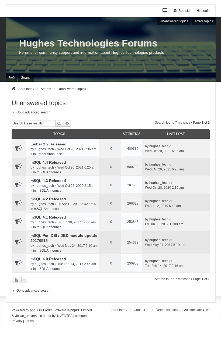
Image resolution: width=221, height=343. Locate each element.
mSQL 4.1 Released (48, 217)
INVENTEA (64, 316)
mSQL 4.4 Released (48, 162)
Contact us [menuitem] (141, 310)
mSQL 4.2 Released (48, 199)
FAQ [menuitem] (11, 78)
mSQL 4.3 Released (48, 180)
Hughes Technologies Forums (88, 43)
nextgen (81, 316)
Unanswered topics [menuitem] (174, 21)
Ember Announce (49, 154)
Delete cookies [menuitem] (167, 310)
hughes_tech (44, 149)
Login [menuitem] (205, 11)
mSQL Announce (49, 172)
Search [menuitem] (26, 78)
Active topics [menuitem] (204, 21)
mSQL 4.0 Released (48, 259)
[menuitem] (17, 321)
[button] (165, 10)
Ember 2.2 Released (48, 144)
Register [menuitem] (184, 11)
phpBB (35, 310)
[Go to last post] (171, 146)
